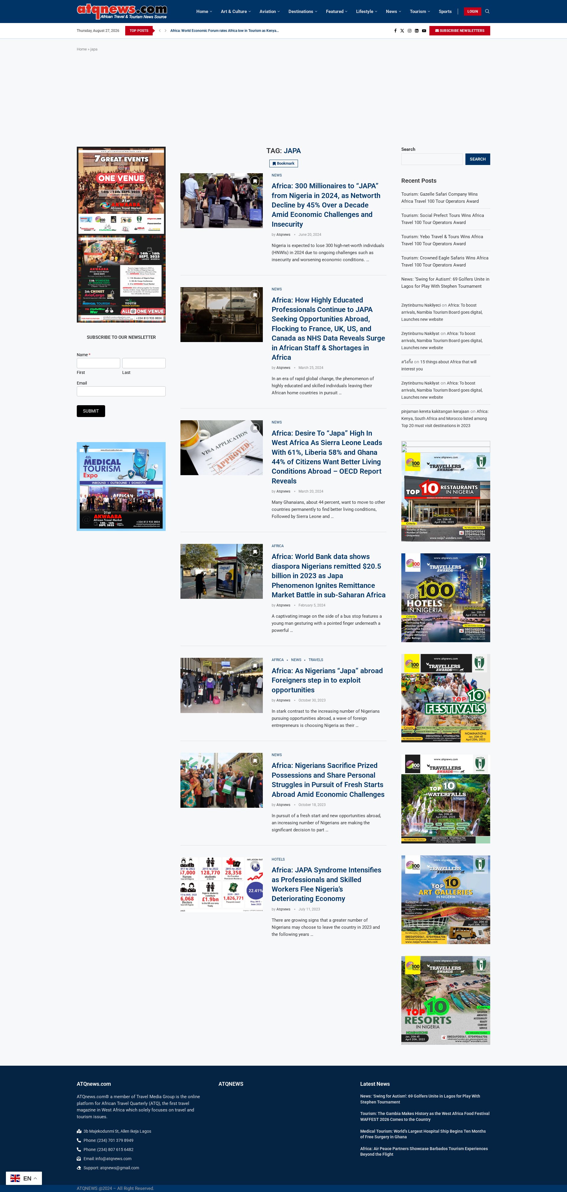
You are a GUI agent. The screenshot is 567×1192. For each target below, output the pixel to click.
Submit (91, 411)
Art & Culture (234, 11)
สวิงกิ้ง (407, 361)
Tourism (418, 11)
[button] (159, 30)
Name (83, 354)
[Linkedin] (417, 30)
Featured (334, 11)
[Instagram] (410, 30)
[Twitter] (402, 30)
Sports (445, 11)
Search (408, 149)
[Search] (487, 11)
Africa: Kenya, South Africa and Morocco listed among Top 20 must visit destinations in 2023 (444, 418)
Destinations (301, 11)
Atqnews (283, 235)
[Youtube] (424, 30)
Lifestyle (364, 11)
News (391, 11)
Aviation (268, 11)
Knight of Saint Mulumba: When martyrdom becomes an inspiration (223, 31)
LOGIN (472, 11)
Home (202, 11)
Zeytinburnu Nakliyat (420, 333)
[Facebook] (395, 30)
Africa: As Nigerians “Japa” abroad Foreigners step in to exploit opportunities (327, 680)
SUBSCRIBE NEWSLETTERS (461, 31)
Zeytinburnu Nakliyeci (421, 305)
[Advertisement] (283, 99)
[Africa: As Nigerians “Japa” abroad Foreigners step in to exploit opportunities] (221, 685)
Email (82, 383)
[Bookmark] (255, 181)
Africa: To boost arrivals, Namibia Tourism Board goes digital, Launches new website (442, 312)
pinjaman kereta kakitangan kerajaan (435, 411)
